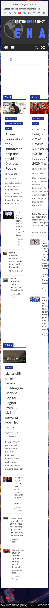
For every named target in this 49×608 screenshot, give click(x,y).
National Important (14, 123)
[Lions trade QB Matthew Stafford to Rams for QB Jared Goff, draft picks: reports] (35, 316)
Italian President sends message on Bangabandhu (17, 284)
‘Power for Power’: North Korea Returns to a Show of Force (20, 223)
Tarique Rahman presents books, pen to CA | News (26, 10)
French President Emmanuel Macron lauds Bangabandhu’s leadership (16, 259)
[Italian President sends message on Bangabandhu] (5, 288)
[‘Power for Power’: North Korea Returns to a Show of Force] (8, 228)
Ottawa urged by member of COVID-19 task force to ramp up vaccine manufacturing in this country (17, 527)
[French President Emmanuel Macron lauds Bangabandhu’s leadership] (5, 262)
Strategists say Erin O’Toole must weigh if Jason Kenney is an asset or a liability (19, 490)
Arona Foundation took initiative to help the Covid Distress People (14, 151)
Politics (9, 368)
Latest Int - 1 (11, 119)
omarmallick (12, 178)
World (8, 128)
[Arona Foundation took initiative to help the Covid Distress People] (14, 108)
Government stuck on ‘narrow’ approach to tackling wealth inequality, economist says (18, 561)
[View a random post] (43, 47)
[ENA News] (6, 47)
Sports (35, 123)
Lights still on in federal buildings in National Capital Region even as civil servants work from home (14, 400)
